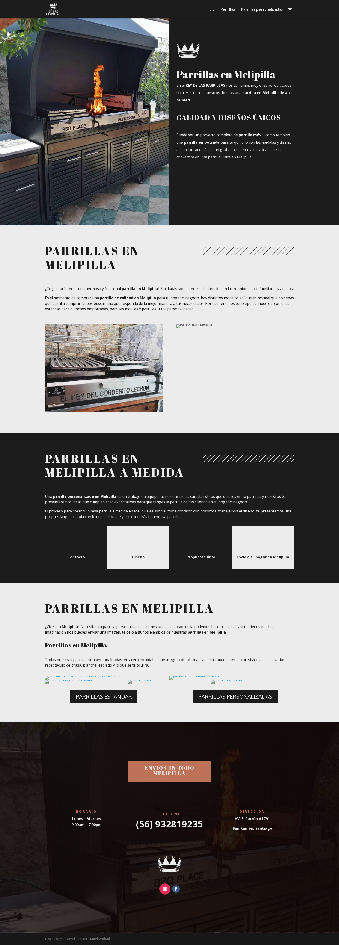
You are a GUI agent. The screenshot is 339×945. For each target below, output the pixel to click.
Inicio (210, 10)
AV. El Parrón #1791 (252, 818)
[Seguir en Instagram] (164, 889)
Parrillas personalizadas (262, 10)
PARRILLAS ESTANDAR (104, 696)
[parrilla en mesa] (141, 680)
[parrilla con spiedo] (226, 680)
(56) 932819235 (169, 824)
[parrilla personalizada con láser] (194, 676)
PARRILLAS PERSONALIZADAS (235, 696)
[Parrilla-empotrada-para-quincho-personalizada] (82, 676)
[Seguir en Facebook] (176, 889)
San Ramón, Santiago (252, 828)
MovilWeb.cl (100, 938)
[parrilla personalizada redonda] (69, 680)
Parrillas (228, 10)
